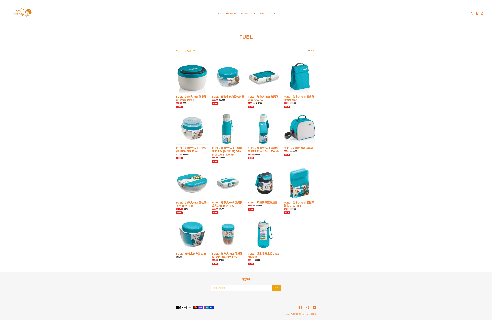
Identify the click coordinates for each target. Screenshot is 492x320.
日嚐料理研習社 (296, 314)
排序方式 (179, 51)
